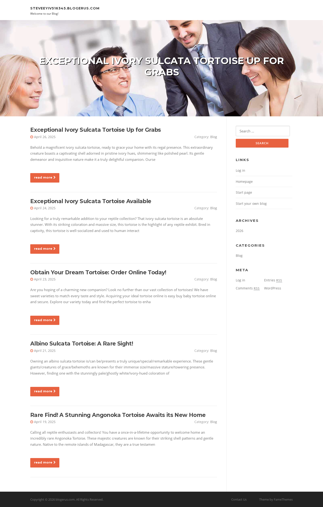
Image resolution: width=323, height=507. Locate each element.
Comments (248, 288)
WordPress (272, 288)
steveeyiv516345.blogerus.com (65, 8)
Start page (244, 192)
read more (43, 177)
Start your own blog (251, 203)
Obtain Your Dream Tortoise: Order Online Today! (98, 272)
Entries (273, 280)
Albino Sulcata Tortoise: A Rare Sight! (81, 343)
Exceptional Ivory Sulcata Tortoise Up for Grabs (95, 130)
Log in (240, 170)
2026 (239, 230)
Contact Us (239, 499)
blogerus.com (65, 499)
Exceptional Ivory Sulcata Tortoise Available (90, 201)
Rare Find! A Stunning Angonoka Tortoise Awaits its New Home (118, 415)
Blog (213, 137)
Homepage (244, 181)
